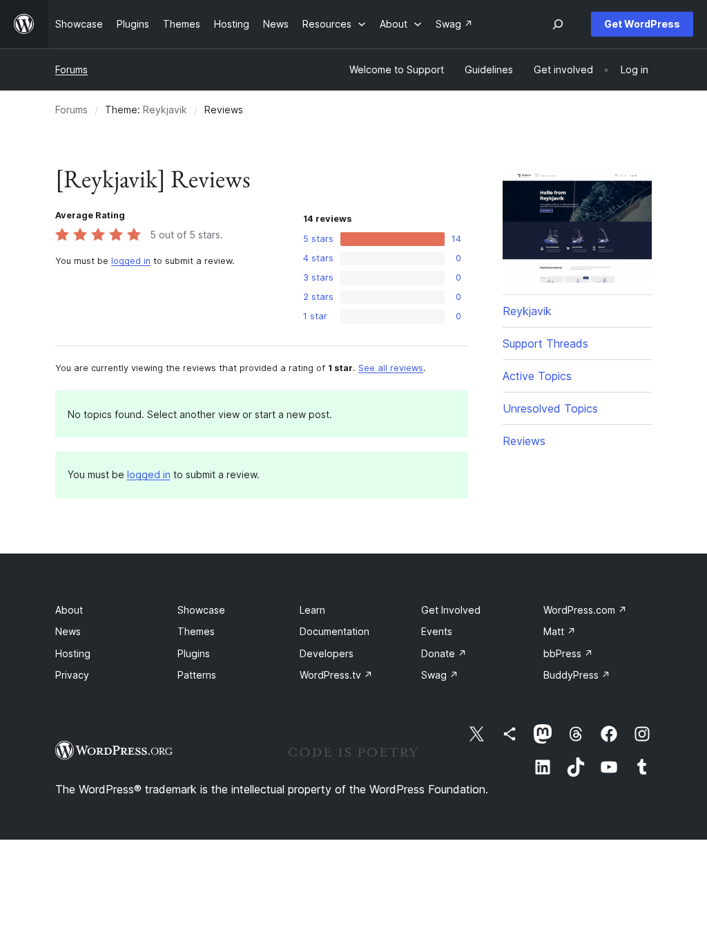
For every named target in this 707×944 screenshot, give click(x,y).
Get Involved (451, 610)
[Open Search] (558, 24)
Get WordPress (642, 24)
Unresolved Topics (550, 408)
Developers (327, 653)
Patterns (196, 675)
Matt (559, 631)
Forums (71, 69)
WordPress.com (585, 610)
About (69, 610)
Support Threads (545, 343)
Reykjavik (165, 109)
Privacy (72, 675)
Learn (312, 610)
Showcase (201, 610)
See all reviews (390, 368)
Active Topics (537, 376)
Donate (444, 653)
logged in (131, 261)
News (68, 631)
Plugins (193, 653)
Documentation (334, 631)
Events (436, 631)
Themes (196, 631)
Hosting (72, 653)
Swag (439, 675)
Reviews (524, 441)
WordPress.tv (336, 675)
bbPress (568, 653)
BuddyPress (576, 675)
